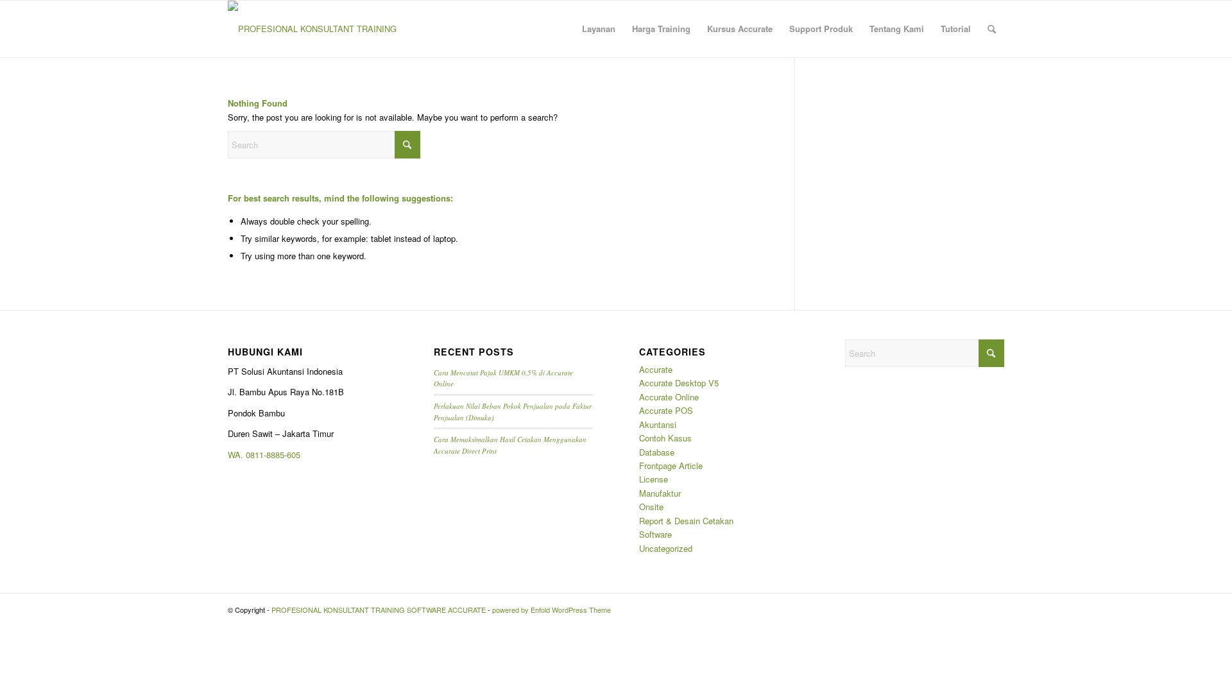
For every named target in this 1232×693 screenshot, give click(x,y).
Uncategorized (665, 548)
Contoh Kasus (665, 438)
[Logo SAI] (312, 29)
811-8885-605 (275, 455)
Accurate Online (669, 397)
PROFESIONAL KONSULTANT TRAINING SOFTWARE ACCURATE (378, 609)
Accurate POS (666, 410)
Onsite (651, 507)
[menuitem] (599, 29)
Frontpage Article (671, 465)
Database (656, 452)
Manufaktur (660, 493)
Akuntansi (657, 424)
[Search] (991, 29)
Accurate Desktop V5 (679, 383)
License (653, 479)
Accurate (655, 369)
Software (655, 534)
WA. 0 (239, 455)
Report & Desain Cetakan (686, 521)
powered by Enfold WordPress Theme (551, 609)
